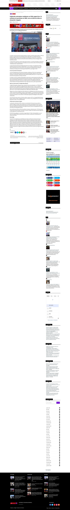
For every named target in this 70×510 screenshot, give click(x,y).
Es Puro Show (48, 84)
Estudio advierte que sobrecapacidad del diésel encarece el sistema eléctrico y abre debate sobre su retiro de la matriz (20, 491)
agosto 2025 (53, 427)
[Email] (24, 132)
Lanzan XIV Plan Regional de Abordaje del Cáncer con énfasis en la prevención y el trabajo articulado (52, 354)
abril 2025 (53, 434)
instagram (50, 185)
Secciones (21, 8)
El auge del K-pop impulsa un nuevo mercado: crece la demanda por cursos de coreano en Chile (53, 89)
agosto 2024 (53, 447)
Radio (36, 8)
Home (12, 8)
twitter (57, 177)
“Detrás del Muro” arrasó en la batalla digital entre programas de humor (52, 387)
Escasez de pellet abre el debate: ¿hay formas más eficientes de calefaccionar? (53, 495)
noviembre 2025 (53, 422)
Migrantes (13, 11)
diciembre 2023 (53, 460)
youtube (57, 185)
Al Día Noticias (56, 138)
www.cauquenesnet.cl (49, 14)
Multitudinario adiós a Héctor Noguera (52, 284)
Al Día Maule (48, 139)
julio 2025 (53, 429)
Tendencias (26, 8)
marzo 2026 (53, 416)
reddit (57, 180)
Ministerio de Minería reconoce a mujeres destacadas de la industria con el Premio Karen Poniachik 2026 (54, 490)
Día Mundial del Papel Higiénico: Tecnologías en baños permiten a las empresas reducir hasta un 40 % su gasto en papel (20, 484)
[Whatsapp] (20, 132)
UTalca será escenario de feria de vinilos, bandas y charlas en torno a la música (52, 67)
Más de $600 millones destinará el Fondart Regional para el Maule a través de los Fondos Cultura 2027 (53, 351)
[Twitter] (17, 132)
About (50, 508)
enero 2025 (53, 439)
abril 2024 (53, 454)
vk (57, 182)
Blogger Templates (17, 507)
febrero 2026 (53, 417)
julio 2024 (53, 449)
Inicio (11, 11)
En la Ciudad (48, 48)
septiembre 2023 (53, 465)
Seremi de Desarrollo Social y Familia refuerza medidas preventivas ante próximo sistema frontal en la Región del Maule (52, 368)
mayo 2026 (53, 412)
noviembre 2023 (53, 462)
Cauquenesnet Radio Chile (50, 61)
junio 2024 (53, 450)
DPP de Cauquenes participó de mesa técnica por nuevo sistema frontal (52, 16)
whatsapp (50, 180)
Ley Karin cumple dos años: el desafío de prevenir (55, 121)
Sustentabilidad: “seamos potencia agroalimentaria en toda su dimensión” (52, 349)
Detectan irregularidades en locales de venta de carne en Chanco (52, 374)
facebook (50, 177)
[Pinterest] (22, 132)
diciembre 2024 (53, 440)
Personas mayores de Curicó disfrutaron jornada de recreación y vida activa (52, 356)
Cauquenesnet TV (49, 279)
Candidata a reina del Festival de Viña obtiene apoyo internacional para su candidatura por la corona (52, 394)
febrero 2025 (53, 437)
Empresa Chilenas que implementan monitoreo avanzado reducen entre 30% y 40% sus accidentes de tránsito (52, 338)
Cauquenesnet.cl (56, 139)
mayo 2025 (53, 432)
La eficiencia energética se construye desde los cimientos (52, 332)
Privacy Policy (57, 508)
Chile (11, 13)
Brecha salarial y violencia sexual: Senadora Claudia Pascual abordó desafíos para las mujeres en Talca (55, 131)
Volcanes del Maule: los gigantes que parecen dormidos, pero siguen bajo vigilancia (52, 376)
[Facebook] (15, 132)
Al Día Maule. (48, 37)
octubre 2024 (53, 444)
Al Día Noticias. (48, 256)
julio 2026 (53, 409)
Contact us (53, 508)
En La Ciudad (48, 138)
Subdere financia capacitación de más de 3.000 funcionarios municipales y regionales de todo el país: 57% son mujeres (52, 55)
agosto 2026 (53, 407)
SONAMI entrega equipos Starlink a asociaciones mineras (55, 126)
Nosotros (39, 8)
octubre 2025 (53, 424)
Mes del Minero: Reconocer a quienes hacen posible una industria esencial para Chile (20, 496)
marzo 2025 (53, 435)
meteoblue (48, 170)
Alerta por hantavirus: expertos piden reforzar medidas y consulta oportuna (52, 78)
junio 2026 (53, 411)
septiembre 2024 (53, 445)
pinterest (50, 182)
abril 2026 (53, 414)
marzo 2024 (53, 455)
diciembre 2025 (53, 421)
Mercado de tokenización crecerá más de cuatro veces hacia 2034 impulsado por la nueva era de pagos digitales (52, 330)
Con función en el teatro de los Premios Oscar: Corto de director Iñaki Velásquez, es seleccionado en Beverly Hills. (52, 389)
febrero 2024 (53, 457)
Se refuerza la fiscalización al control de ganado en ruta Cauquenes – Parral (52, 371)
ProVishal (22, 507)
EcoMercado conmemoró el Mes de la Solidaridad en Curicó (52, 43)
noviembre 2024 (53, 442)
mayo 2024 (53, 452)
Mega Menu (16, 8)
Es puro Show (32, 8)
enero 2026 (53, 419)
